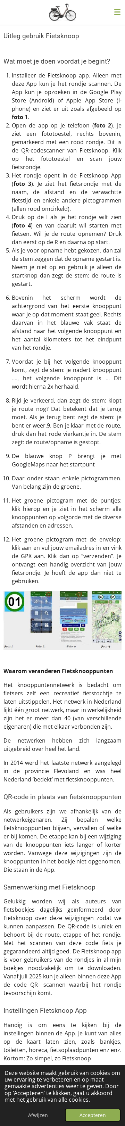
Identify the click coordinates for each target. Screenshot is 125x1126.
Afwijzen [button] (38, 1115)
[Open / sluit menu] (117, 12)
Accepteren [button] (93, 1115)
